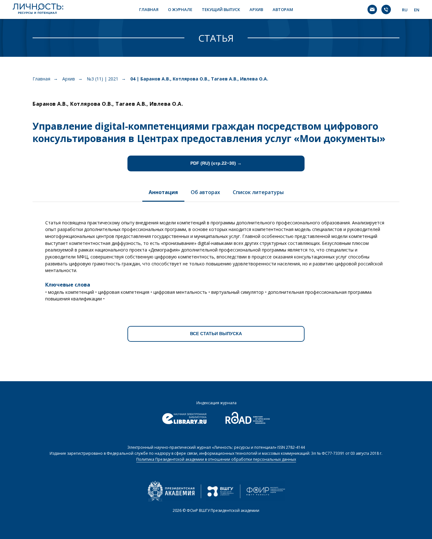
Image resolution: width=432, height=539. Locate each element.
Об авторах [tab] (205, 192)
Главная (41, 79)
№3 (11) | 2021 (102, 79)
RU (405, 10)
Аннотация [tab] (163, 192)
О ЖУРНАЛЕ (180, 9)
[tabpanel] (216, 258)
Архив (68, 79)
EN (416, 10)
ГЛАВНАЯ (148, 9)
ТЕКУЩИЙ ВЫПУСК (221, 9)
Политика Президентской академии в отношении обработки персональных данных (216, 459)
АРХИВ (256, 9)
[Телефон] (386, 9)
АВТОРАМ (283, 9)
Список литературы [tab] (258, 192)
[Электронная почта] (372, 9)
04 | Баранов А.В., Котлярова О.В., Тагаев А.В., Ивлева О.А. (199, 79)
